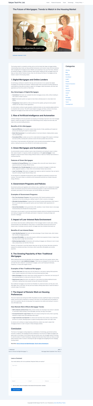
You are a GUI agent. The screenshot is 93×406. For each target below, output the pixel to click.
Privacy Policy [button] (78, 2)
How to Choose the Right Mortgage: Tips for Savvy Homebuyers (32, 343)
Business (68, 74)
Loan (67, 95)
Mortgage (68, 97)
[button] (82, 2)
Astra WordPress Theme (59, 402)
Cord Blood (68, 77)
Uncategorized (69, 104)
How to (67, 88)
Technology (70, 2)
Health (67, 86)
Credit (67, 79)
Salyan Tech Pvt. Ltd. (17, 2)
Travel (64, 2)
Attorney (68, 70)
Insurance (68, 90)
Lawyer (67, 93)
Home (47, 2)
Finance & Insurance (56, 2)
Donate (67, 81)
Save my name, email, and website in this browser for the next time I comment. (29, 385)
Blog (67, 72)
